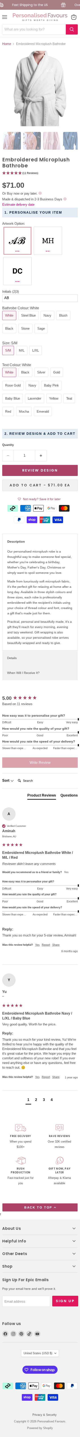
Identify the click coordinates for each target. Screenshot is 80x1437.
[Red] (8, 417)
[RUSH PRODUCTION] (20, 1171)
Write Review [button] (40, 762)
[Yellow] (54, 404)
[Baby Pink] (52, 391)
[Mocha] (24, 417)
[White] (9, 321)
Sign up (65, 1301)
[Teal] (69, 404)
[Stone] (26, 334)
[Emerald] (43, 417)
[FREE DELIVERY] (20, 1137)
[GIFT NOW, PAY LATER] (59, 1171)
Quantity (8, 445)
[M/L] (22, 356)
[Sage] (41, 334)
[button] (40, 173)
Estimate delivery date (18, 204)
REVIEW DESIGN (40, 470)
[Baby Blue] (13, 404)
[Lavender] (35, 404)
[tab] (12, 141)
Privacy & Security (44, 1414)
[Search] (72, 29)
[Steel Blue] (29, 321)
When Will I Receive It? (23, 673)
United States (38, 1353)
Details (12, 658)
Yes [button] (37, 944)
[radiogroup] (40, 257)
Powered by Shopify (40, 1428)
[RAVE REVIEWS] (59, 1137)
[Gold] (57, 378)
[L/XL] (36, 356)
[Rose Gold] (13, 391)
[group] (40, 698)
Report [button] (46, 944)
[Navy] (48, 321)
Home (6, 44)
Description (16, 541)
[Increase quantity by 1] (41, 455)
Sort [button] (6, 780)
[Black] (9, 334)
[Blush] (63, 321)
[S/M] (8, 356)
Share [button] (56, 944)
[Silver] (41, 378)
